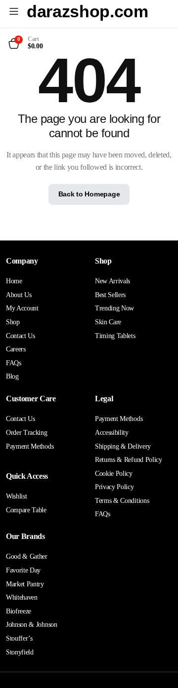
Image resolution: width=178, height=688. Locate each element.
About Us (18, 295)
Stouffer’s (19, 638)
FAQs (13, 363)
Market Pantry (25, 584)
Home (14, 281)
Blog (12, 376)
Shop (13, 322)
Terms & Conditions (122, 500)
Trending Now (114, 308)
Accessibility (112, 432)
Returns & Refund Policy (128, 459)
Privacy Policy (114, 487)
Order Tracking (26, 432)
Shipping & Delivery (123, 446)
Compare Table (26, 510)
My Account (22, 308)
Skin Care (108, 322)
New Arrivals (112, 281)
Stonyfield (20, 652)
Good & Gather (26, 556)
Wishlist (16, 496)
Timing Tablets (115, 336)
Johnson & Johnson (31, 624)
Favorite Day (23, 570)
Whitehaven (22, 597)
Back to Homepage (89, 194)
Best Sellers (110, 295)
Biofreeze (18, 611)
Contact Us (20, 336)
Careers (16, 349)
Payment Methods (29, 446)
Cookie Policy (114, 473)
